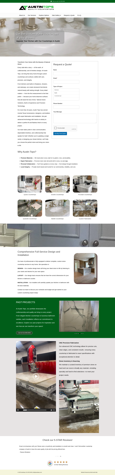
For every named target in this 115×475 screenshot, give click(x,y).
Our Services (32, 15)
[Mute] (51, 410)
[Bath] (66, 92)
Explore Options (44, 15)
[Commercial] (66, 95)
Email (55, 78)
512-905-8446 (62, 1)
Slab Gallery (56, 15)
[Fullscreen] (54, 410)
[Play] (18, 410)
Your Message (57, 111)
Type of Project (57, 86)
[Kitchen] (66, 90)
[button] (36, 376)
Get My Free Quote (60, 133)
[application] (36, 376)
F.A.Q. (79, 15)
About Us (22, 15)
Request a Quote (69, 15)
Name (55, 70)
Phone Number (57, 103)
